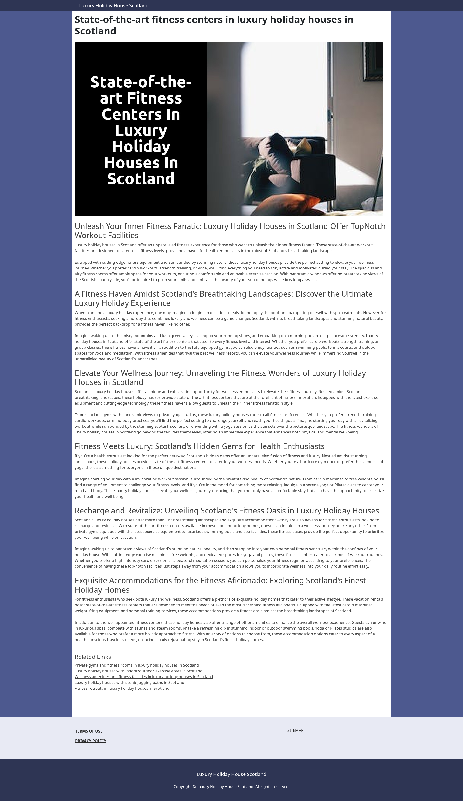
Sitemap (295, 730)
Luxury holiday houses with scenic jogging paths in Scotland (129, 682)
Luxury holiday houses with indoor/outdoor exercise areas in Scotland (139, 671)
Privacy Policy (90, 740)
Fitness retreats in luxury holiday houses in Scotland (122, 688)
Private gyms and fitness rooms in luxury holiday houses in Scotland (137, 665)
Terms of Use (88, 731)
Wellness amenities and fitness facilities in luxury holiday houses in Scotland (144, 676)
